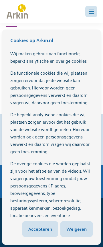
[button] (91, 11)
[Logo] (17, 11)
